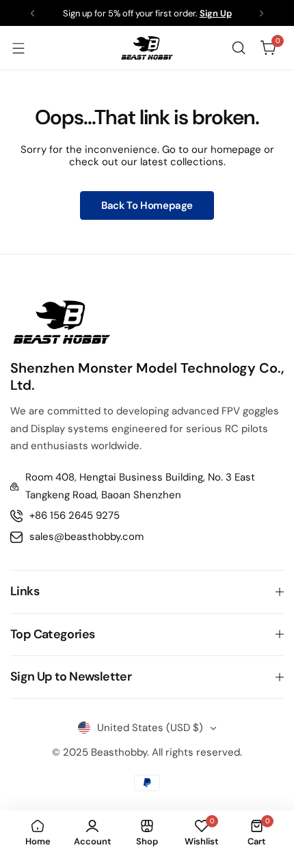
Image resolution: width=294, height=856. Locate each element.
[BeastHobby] (147, 47)
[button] (32, 13)
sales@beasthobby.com (86, 536)
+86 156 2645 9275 (74, 515)
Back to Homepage (147, 205)
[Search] (239, 48)
